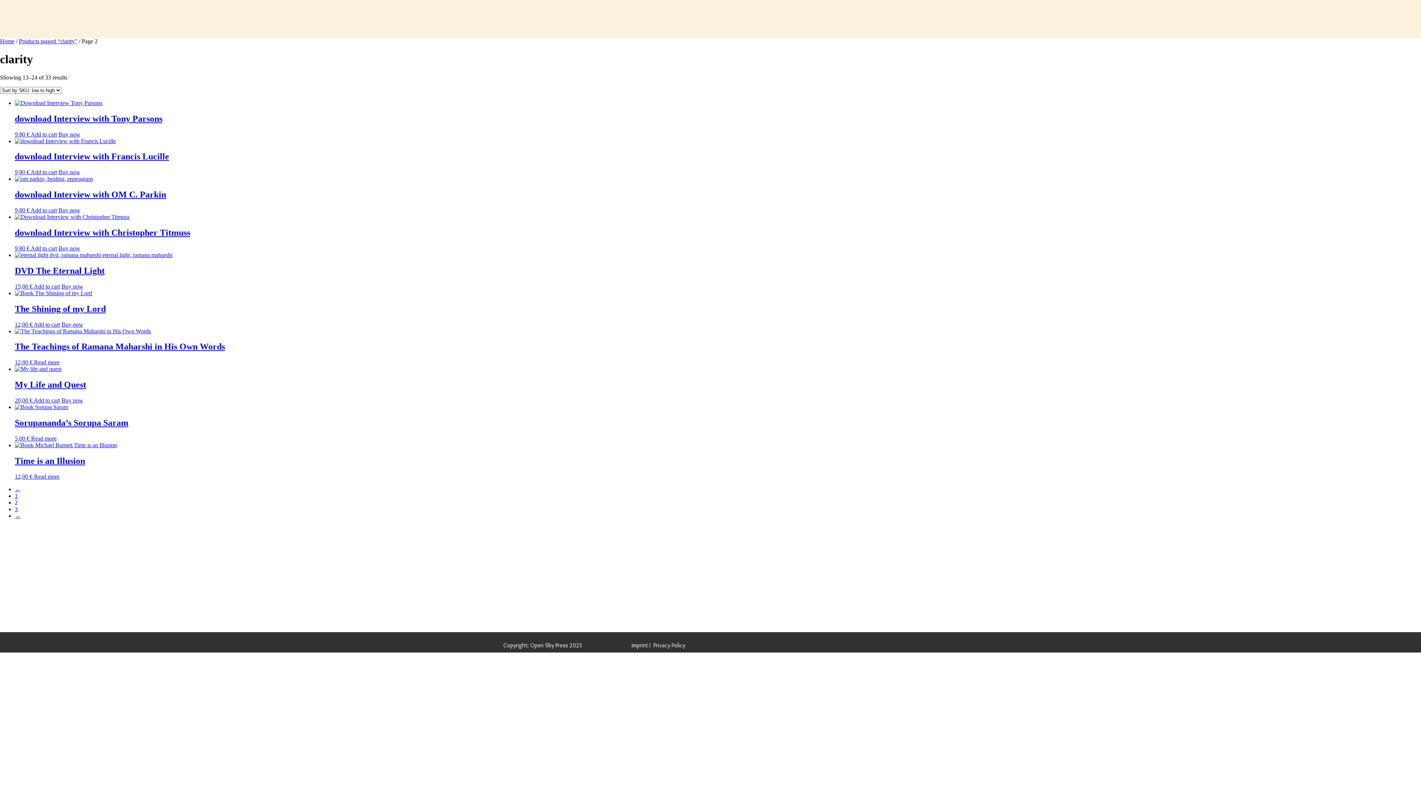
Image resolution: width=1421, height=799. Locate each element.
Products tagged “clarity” (48, 41)
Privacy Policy (669, 645)
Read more (47, 362)
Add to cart (44, 134)
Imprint (640, 645)
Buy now (69, 134)
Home (7, 41)
